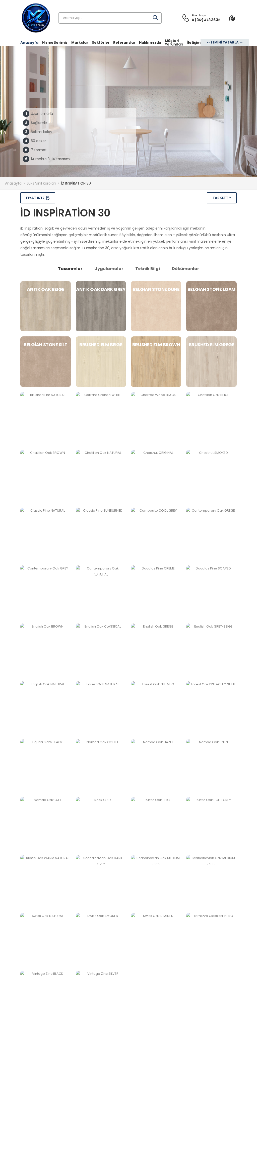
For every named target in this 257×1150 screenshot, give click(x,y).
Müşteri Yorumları (174, 42)
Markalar (79, 42)
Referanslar (124, 42)
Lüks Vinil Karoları (41, 183)
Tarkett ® (222, 197)
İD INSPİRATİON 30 (76, 183)
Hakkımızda (150, 42)
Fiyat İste (35, 197)
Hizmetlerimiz (55, 42)
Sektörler (100, 42)
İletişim (194, 42)
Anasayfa (29, 42)
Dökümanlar (185, 269)
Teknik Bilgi (147, 269)
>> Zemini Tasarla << (224, 42)
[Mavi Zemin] (36, 18)
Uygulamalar (108, 269)
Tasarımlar (70, 269)
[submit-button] (156, 18)
